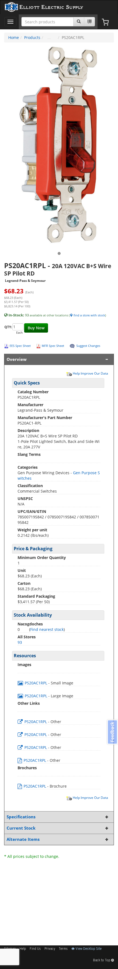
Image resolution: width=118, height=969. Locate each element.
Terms (63, 949)
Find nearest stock (47, 629)
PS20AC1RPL (36, 683)
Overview (17, 359)
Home (13, 37)
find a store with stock (89, 315)
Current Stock (21, 828)
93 (20, 642)
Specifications (21, 816)
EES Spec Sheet (20, 346)
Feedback (112, 732)
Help (22, 949)
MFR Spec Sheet (53, 346)
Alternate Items (23, 839)
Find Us (35, 949)
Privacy (49, 949)
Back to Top (102, 960)
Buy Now (36, 327)
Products (32, 37)
